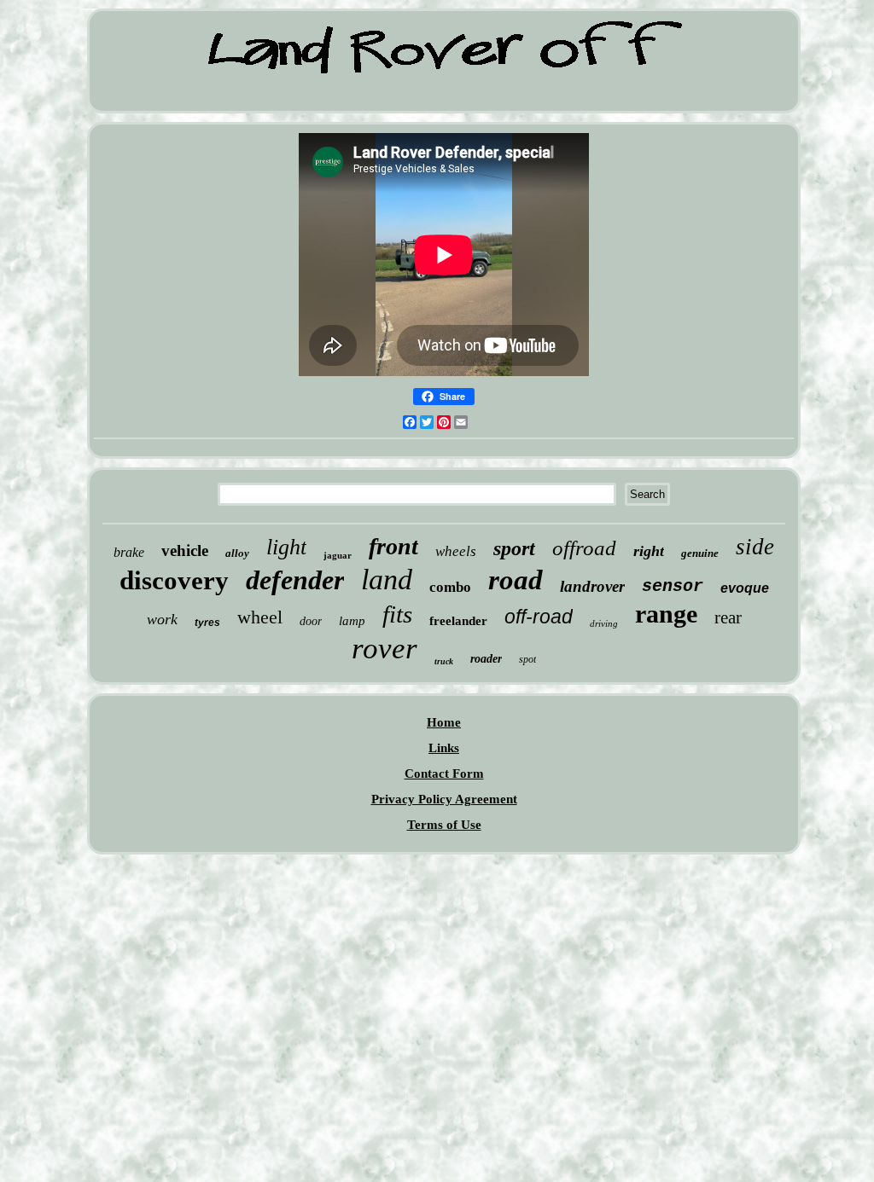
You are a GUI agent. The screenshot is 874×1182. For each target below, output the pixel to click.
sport (514, 548)
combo (450, 587)
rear (728, 617)
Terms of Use (444, 824)
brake (129, 552)
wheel (260, 617)
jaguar (337, 555)
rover (384, 648)
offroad (584, 547)
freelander (458, 621)
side (755, 546)
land (386, 579)
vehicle (184, 550)
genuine (700, 553)
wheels (455, 551)
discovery (174, 580)
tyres (207, 623)
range (666, 614)
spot (527, 659)
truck (443, 661)
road (515, 580)
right (648, 550)
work (162, 619)
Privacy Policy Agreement (444, 799)
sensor (672, 586)
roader (486, 658)
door (311, 621)
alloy (237, 553)
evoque (744, 588)
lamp (352, 621)
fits (397, 614)
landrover (592, 586)
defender (295, 580)
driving (604, 623)
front (393, 546)
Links (443, 748)
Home (444, 722)
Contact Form (444, 773)
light (286, 547)
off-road (538, 616)
